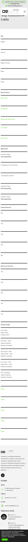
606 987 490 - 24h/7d (10, 497)
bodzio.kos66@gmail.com (15, 5)
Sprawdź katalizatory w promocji (14, 2)
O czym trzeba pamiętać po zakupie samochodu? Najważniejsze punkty (16, 527)
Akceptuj (4, 539)
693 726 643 (4, 138)
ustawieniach (11, 536)
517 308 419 (4, 127)
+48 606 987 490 (14, 4)
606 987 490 (4, 98)
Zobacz (3, 389)
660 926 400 (4, 108)
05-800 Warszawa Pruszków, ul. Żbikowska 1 (12, 489)
